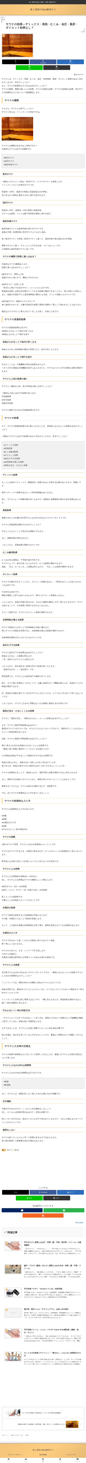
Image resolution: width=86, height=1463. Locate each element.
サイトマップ (71, 1454)
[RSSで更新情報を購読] (43, 1215)
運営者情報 (43, 1454)
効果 (17, 1150)
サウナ (11, 1150)
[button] (56, 67)
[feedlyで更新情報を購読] (63, 1210)
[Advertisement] (43, 1168)
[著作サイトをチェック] (22, 1210)
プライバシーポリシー (15, 1454)
